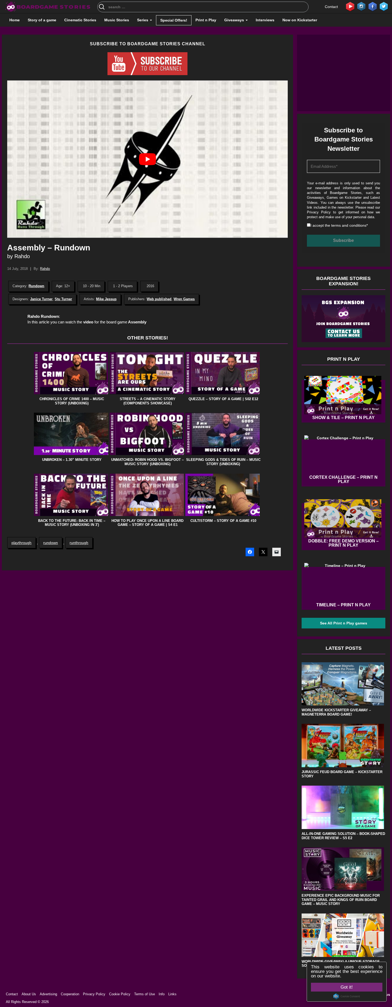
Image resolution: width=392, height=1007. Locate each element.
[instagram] (361, 6)
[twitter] (383, 6)
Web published (159, 299)
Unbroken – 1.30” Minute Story (72, 460)
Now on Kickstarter (299, 20)
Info (162, 994)
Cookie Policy (119, 994)
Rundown (36, 286)
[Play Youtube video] (147, 159)
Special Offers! (173, 20)
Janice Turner (41, 299)
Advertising (48, 994)
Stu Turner (63, 299)
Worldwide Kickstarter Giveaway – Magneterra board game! (336, 712)
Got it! (347, 987)
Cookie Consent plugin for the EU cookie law (346, 996)
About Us (29, 994)
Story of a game (42, 20)
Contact (331, 7)
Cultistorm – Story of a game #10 (223, 521)
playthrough (21, 543)
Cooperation (70, 994)
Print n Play (205, 20)
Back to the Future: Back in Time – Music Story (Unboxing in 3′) (71, 523)
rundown (50, 543)
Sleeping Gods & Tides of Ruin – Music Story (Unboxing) (223, 462)
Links (172, 994)
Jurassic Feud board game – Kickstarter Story (342, 774)
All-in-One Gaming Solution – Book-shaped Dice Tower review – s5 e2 (343, 836)
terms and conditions (348, 225)
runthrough (79, 543)
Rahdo (45, 269)
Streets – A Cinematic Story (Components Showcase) (147, 401)
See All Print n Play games (343, 623)
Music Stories (116, 20)
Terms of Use (144, 994)
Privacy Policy (319, 212)
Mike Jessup (106, 299)
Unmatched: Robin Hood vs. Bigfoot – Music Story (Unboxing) (147, 462)
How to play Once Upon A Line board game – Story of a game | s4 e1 (147, 523)
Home (14, 20)
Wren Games (184, 299)
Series (143, 20)
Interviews (265, 20)
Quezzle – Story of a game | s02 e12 (223, 399)
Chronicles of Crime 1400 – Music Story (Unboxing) (71, 401)
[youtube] (350, 6)
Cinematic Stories (80, 20)
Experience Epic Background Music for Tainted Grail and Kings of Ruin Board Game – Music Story (341, 900)
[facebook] (372, 6)
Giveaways (234, 20)
